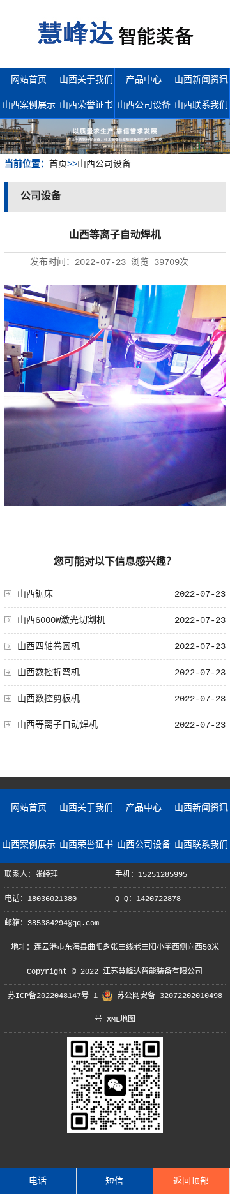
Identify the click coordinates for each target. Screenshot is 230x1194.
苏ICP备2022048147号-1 (53, 996)
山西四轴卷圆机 (48, 646)
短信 (114, 1181)
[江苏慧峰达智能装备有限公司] (115, 51)
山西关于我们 (86, 80)
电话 (38, 1181)
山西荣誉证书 (86, 105)
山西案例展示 (29, 105)
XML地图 (121, 1019)
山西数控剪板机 (48, 699)
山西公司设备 (144, 105)
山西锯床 (35, 594)
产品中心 (144, 80)
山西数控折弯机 (48, 673)
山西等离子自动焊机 (57, 725)
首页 (58, 164)
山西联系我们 (201, 105)
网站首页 (29, 80)
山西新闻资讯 (201, 80)
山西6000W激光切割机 (61, 620)
